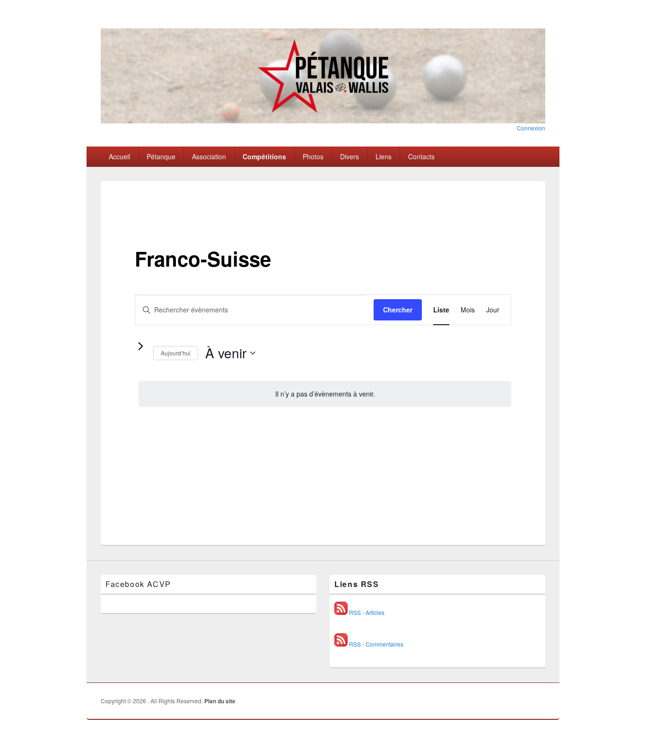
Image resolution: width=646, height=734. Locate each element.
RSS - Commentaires (375, 644)
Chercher (397, 309)
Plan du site (220, 701)
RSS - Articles (366, 612)
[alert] (325, 394)
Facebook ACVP (138, 584)
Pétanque (161, 156)
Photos (313, 156)
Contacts (421, 156)
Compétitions (264, 156)
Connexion (531, 128)
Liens (383, 156)
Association (209, 156)
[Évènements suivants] (140, 346)
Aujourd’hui (176, 353)
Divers (349, 156)
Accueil (119, 156)
